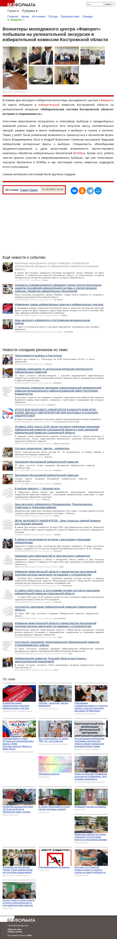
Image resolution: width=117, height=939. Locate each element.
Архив (25, 16)
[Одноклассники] (82, 190)
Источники (38, 16)
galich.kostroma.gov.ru (17, 92)
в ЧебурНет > (16, 19)
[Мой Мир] (98, 190)
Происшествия (70, 16)
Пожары (87, 16)
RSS (30, 935)
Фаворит (106, 100)
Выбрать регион (15, 932)
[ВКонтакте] (74, 190)
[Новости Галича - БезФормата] (18, 4)
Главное (12, 16)
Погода (53, 16)
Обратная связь (15, 929)
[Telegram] (90, 190)
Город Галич (29, 189)
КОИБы (79, 153)
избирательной (49, 104)
